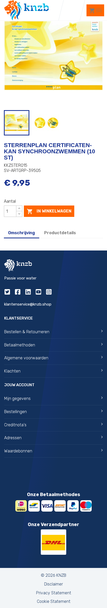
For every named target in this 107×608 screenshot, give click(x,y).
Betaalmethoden (19, 345)
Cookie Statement (53, 601)
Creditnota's (15, 424)
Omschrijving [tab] (21, 232)
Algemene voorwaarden (26, 357)
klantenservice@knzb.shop (27, 304)
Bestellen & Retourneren (26, 331)
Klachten (12, 371)
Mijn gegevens (17, 398)
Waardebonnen (18, 451)
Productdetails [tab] (60, 232)
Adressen (13, 437)
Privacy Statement (53, 592)
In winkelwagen (49, 211)
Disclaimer (53, 584)
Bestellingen (15, 411)
